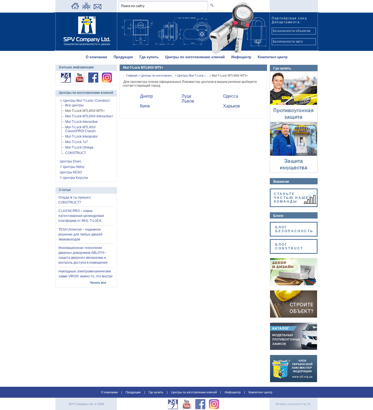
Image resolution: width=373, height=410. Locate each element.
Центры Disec (70, 161)
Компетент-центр (273, 57)
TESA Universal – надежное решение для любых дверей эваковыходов (80, 234)
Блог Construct (289, 246)
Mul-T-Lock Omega (79, 147)
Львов (188, 101)
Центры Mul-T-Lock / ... (193, 75)
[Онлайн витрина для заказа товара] (66, 81)
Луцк (186, 96)
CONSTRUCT (75, 153)
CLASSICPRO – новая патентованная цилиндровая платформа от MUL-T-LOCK (81, 216)
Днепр (146, 96)
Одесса (230, 96)
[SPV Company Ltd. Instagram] (107, 81)
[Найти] (211, 5)
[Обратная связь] (97, 8)
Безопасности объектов (291, 31)
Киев (145, 106)
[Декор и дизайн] (293, 284)
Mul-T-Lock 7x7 (76, 142)
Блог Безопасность (294, 229)
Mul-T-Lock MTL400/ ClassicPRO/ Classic (80, 129)
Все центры (74, 105)
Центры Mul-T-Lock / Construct (86, 101)
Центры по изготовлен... (158, 75)
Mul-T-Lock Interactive (81, 122)
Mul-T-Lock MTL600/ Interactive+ (89, 116)
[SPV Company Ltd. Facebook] (93, 81)
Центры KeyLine (75, 178)
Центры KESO (71, 172)
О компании (96, 57)
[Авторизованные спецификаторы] (293, 316)
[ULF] (293, 381)
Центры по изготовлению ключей (195, 57)
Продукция (123, 57)
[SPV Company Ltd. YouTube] (80, 81)
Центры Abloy (73, 167)
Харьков (231, 106)
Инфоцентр (241, 57)
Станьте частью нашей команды (293, 197)
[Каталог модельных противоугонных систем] (293, 349)
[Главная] (75, 8)
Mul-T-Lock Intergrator (81, 136)
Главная (132, 75)
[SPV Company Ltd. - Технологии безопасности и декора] (86, 47)
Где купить (149, 57)
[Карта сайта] (86, 8)
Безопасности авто (288, 41)
